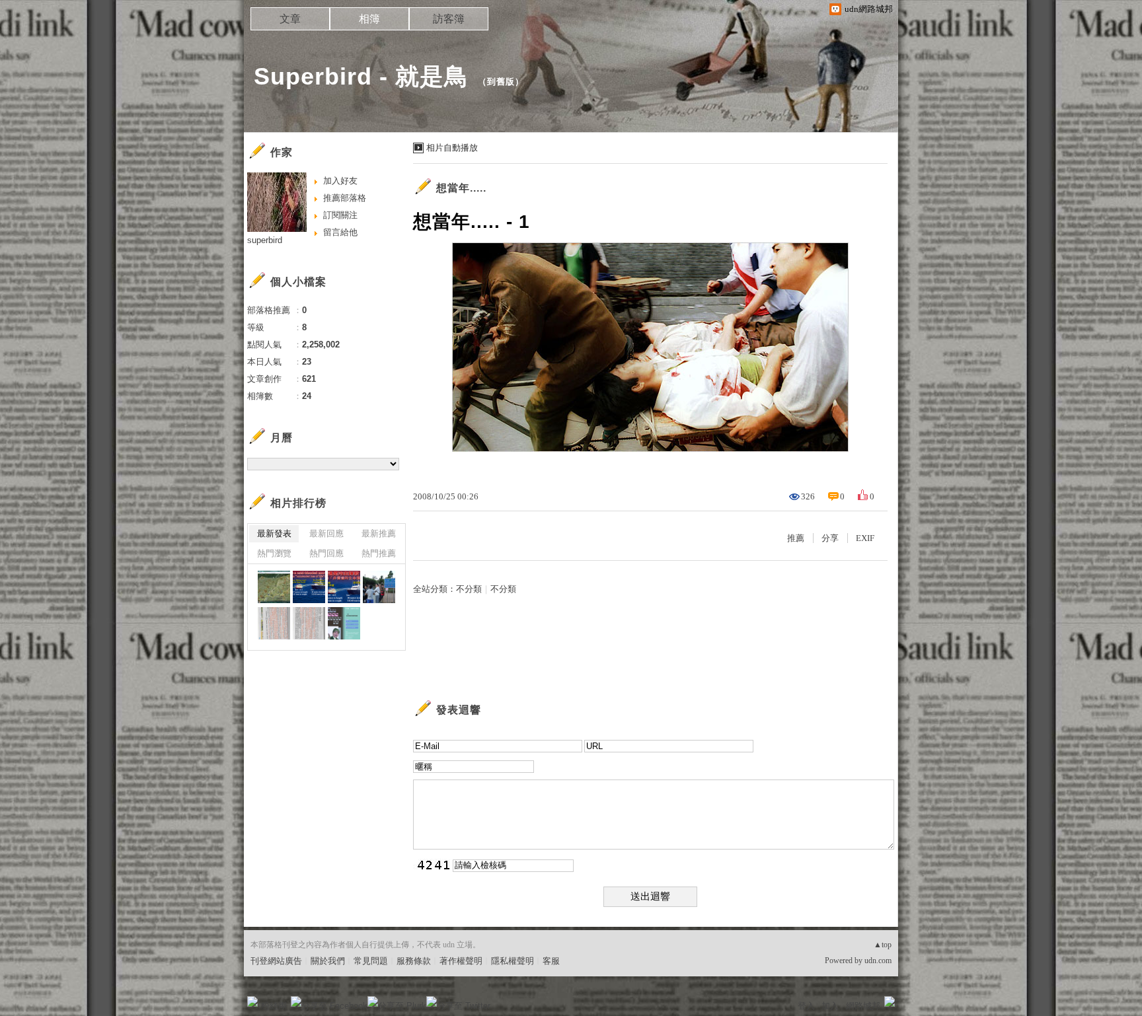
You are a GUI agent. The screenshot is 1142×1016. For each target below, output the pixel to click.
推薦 (795, 538)
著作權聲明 (460, 961)
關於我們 (328, 961)
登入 (806, 1006)
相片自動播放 (452, 148)
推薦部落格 (344, 198)
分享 (830, 538)
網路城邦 (863, 1006)
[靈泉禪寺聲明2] (274, 623)
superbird (264, 240)
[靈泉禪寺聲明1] (309, 623)
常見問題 (371, 961)
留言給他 (340, 232)
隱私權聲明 (512, 961)
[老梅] (379, 587)
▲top (883, 944)
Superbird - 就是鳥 (361, 76)
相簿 (369, 18)
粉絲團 (274, 1006)
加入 (830, 1006)
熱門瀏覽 (274, 553)
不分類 (469, 589)
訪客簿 (449, 18)
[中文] (344, 587)
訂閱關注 (340, 215)
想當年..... (461, 188)
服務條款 (414, 961)
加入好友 (340, 181)
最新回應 (326, 533)
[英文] (309, 587)
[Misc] (274, 587)
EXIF (865, 538)
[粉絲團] (252, 1001)
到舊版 (501, 82)
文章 (290, 18)
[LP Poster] (344, 623)
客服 (551, 961)
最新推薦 (379, 533)
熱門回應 (326, 553)
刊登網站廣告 (276, 961)
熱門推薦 (379, 553)
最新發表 (274, 533)
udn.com (878, 960)
